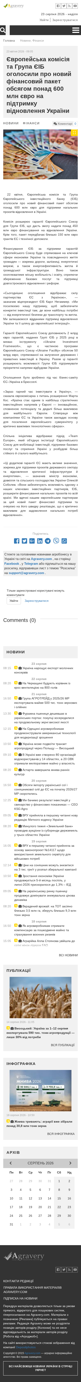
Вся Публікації (63, 1045)
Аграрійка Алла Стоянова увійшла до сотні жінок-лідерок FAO (44, 943)
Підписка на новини (20, 1298)
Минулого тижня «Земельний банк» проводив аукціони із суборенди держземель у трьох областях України (46, 830)
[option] (40, 154)
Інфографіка (21, 1064)
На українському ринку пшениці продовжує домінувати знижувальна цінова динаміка (44, 895)
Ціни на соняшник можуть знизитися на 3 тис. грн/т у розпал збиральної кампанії (45, 867)
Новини (11, 123)
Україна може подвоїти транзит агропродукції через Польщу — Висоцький (44, 746)
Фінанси (31, 123)
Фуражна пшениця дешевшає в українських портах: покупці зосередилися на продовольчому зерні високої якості (44, 718)
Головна (9, 40)
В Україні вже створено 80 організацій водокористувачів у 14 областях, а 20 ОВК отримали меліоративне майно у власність (45, 759)
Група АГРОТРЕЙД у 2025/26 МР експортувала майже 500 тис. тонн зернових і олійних (45, 703)
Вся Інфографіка (61, 1134)
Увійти (44, 20)
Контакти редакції (18, 1281)
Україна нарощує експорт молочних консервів (43, 670)
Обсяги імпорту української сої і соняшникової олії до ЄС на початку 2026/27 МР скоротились (45, 789)
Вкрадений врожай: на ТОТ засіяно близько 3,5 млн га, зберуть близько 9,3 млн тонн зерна (45, 911)
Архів (13, 1152)
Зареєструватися (65, 20)
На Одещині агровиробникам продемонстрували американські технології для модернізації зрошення (45, 733)
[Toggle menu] (76, 30)
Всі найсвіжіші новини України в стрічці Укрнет (40, 1368)
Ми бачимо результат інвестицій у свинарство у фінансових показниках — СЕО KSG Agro (46, 804)
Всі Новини (68, 955)
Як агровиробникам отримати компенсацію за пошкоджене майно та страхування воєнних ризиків (41, 930)
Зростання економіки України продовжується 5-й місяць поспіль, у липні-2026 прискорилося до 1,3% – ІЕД (42, 880)
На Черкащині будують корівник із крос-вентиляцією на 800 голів (42, 685)
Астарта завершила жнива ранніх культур (42, 772)
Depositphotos (26, 1347)
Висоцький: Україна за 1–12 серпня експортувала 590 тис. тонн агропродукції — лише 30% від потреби (40, 1033)
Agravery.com (32, 1353)
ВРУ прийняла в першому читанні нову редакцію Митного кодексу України (46, 817)
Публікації (18, 970)
